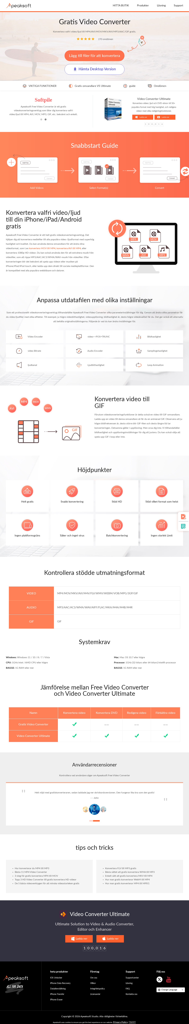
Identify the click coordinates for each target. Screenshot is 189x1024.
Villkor (93, 988)
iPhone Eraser (56, 1004)
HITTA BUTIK (121, 5)
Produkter (143, 5)
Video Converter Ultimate (154, 98)
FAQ (128, 993)
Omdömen (160, 86)
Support (178, 5)
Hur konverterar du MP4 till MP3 (32, 873)
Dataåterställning (58, 993)
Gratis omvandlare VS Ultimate (93, 86)
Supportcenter (132, 982)
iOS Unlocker (56, 982)
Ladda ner (143, 117)
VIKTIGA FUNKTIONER (42, 86)
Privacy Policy (120, 1022)
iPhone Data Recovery (60, 988)
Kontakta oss (131, 999)
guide (132, 86)
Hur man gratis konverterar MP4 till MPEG (127, 888)
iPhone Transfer (57, 999)
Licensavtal (95, 999)
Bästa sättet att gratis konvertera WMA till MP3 (130, 876)
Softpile (43, 100)
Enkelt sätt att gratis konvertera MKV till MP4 (128, 880)
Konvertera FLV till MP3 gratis (120, 873)
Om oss (93, 982)
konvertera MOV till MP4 (42, 248)
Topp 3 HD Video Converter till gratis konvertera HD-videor (45, 884)
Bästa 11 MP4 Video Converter (31, 876)
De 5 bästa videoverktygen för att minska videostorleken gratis (47, 888)
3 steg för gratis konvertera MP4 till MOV (36, 880)
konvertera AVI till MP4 (69, 248)
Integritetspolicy (97, 993)
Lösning (161, 5)
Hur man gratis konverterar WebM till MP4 (127, 884)
